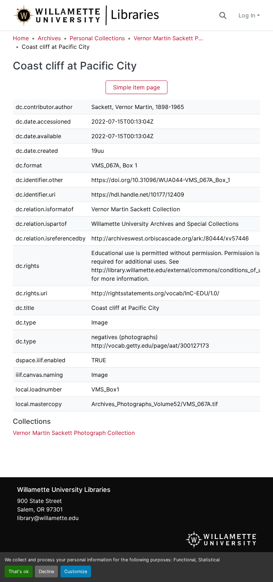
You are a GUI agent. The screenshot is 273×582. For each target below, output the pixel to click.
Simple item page (136, 87)
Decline (46, 571)
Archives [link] (49, 38)
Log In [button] (248, 15)
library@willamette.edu (48, 517)
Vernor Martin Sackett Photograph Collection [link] (169, 38)
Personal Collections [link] (97, 38)
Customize (75, 571)
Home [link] (21, 38)
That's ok (19, 571)
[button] (109, 15)
